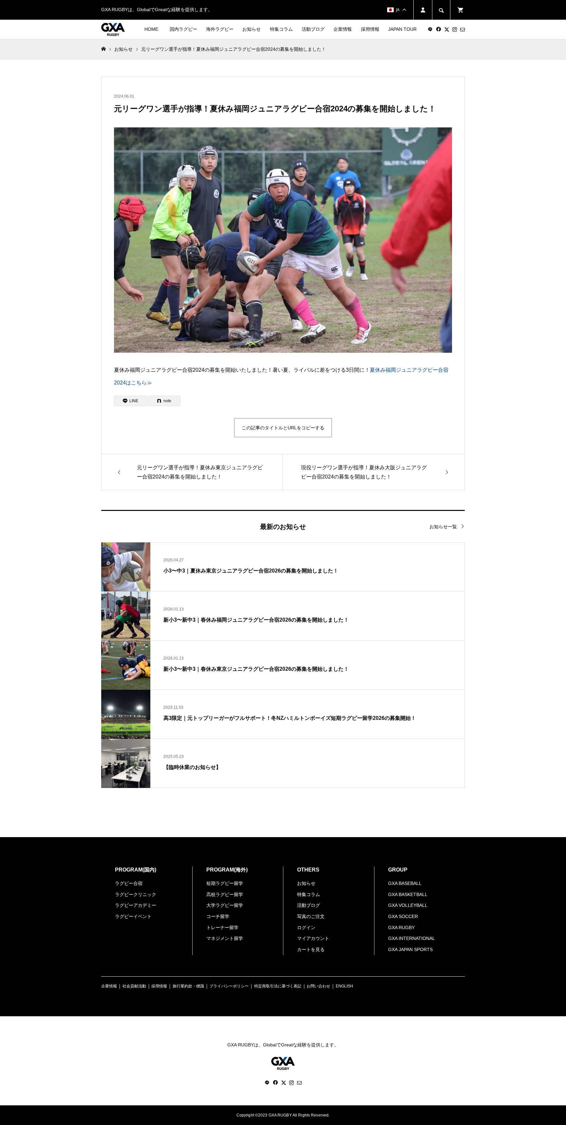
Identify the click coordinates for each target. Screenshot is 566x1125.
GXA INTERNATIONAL (411, 938)
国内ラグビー (183, 29)
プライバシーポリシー (229, 986)
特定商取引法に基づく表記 (277, 986)
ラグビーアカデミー (135, 905)
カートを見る (311, 949)
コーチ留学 (217, 916)
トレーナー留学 (222, 927)
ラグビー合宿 (128, 883)
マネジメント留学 (224, 938)
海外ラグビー (220, 29)
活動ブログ (313, 29)
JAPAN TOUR (402, 29)
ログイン (306, 927)
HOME (151, 29)
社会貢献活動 (134, 986)
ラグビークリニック (135, 894)
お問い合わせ (318, 986)
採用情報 (370, 29)
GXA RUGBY (401, 927)
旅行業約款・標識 (188, 986)
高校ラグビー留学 (224, 894)
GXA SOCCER (403, 916)
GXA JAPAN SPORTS (410, 949)
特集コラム (281, 29)
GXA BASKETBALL (407, 894)
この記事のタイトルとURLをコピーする (283, 427)
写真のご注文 (311, 916)
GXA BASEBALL (405, 883)
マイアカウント (313, 938)
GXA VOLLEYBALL (407, 905)
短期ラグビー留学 (224, 883)
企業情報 (342, 29)
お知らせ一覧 (443, 526)
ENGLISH (344, 986)
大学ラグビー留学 (224, 905)
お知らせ (251, 29)
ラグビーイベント (133, 916)
